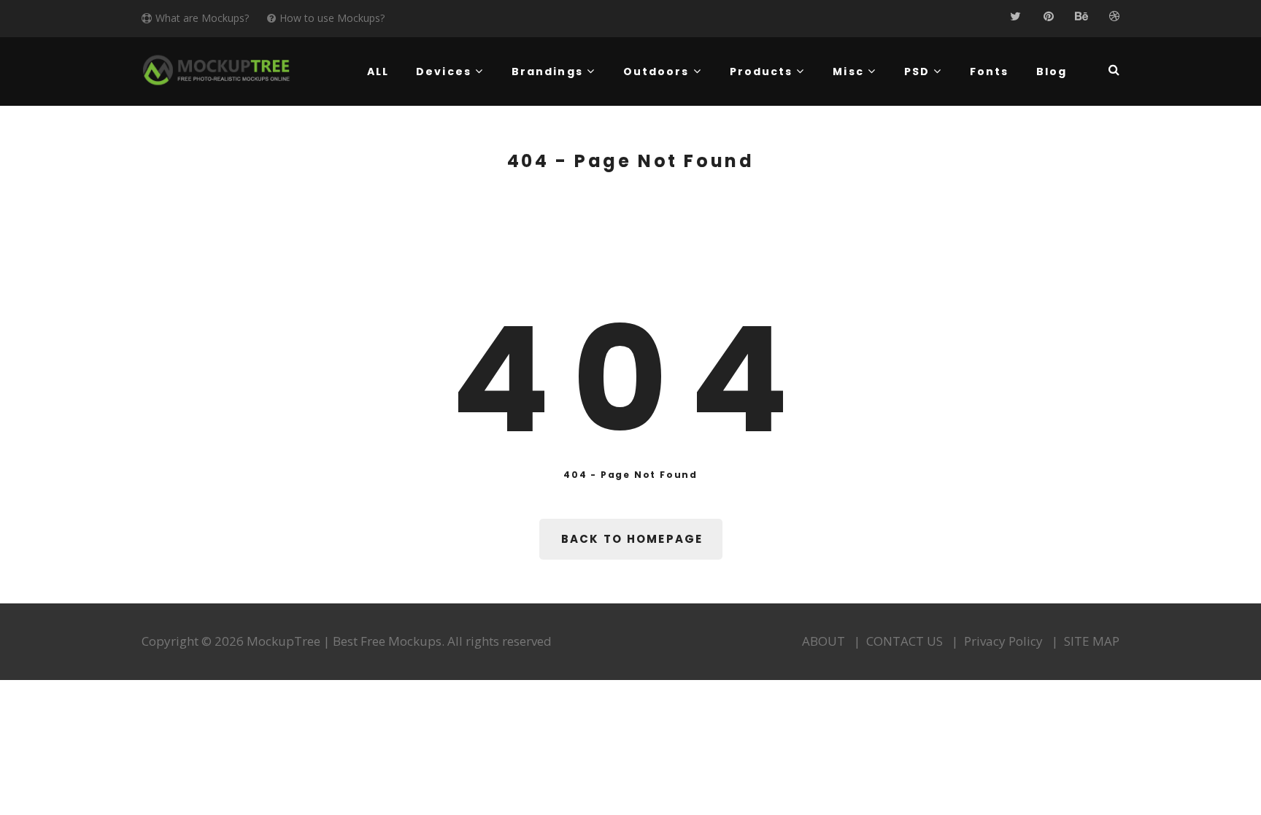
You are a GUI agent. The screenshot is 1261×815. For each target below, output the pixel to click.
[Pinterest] (1048, 16)
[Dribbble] (1114, 16)
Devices (443, 71)
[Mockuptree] (216, 70)
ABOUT (823, 641)
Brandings (547, 71)
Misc (848, 71)
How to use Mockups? (332, 18)
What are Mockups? (202, 18)
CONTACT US (904, 641)
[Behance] (1081, 16)
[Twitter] (1015, 16)
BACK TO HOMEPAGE (632, 538)
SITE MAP (1091, 641)
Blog (1051, 71)
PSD (917, 71)
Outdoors (656, 71)
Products (761, 71)
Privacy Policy (1003, 641)
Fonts (989, 71)
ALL (378, 71)
